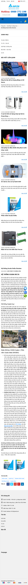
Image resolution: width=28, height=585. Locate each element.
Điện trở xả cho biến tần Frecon (11, 249)
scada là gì (11, 478)
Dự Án (2, 52)
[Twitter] (11, 484)
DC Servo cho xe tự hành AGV (11, 181)
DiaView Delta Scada (19, 478)
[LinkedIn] (22, 484)
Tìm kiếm (22, 15)
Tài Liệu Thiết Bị (4, 40)
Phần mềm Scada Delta (9, 215)
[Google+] (15, 484)
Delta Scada (4, 478)
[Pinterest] (18, 484)
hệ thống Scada (5, 481)
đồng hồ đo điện (8, 426)
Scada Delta (13, 481)
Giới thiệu (3, 1)
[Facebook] (8, 484)
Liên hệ (12, 1)
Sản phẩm (3, 521)
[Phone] (25, 295)
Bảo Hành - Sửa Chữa (6, 49)
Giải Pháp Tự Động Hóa (12, 25)
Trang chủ (3, 25)
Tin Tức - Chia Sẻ (5, 43)
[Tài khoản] (21, 22)
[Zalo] (25, 292)
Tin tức (8, 1)
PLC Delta (18, 424)
